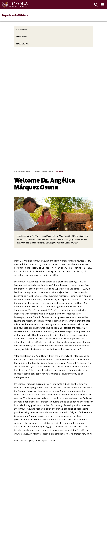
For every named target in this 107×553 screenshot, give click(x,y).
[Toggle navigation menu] (102, 4)
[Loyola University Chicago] (15, 5)
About (29, 171)
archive (59, 171)
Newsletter (21, 37)
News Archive (22, 44)
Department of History (15, 15)
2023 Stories (21, 29)
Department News (43, 171)
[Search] (96, 4)
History (20, 171)
